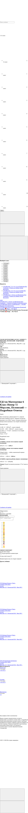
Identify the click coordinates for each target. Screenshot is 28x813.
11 (5, 670)
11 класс (6, 281)
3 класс (5, 268)
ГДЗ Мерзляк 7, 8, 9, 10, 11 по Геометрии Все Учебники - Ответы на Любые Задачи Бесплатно (15, 288)
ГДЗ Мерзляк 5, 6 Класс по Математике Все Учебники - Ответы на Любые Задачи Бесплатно (14, 296)
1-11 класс (6, 263)
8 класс (5, 276)
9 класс (5, 278)
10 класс (6, 279)
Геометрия (3, 667)
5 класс (5, 271)
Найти (2, 210)
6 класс (5, 273)
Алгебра (2, 679)
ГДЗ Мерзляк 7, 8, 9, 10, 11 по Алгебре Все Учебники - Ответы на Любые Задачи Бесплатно (14, 292)
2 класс (5, 266)
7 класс (5, 274)
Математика (3, 692)
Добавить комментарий (6, 550)
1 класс (5, 265)
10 (3, 670)
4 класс (5, 269)
